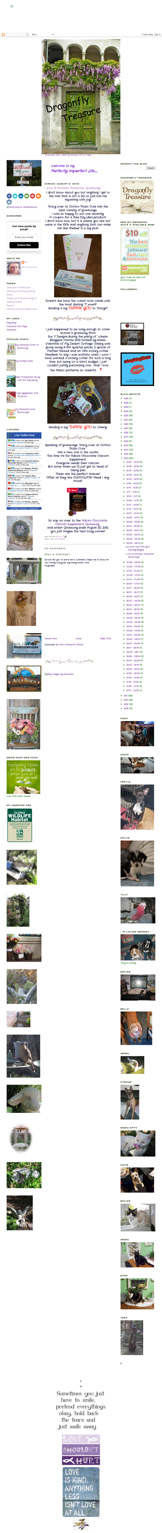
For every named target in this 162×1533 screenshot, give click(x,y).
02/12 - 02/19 (133, 664)
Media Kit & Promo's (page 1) (22, 298)
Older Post (105, 638)
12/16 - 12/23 (132, 470)
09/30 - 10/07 (133, 517)
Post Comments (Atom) (71, 644)
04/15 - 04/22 (133, 626)
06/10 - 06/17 (133, 592)
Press (9, 294)
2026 (126, 398)
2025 (126, 402)
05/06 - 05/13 (133, 613)
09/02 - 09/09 (133, 534)
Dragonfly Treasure (15, 442)
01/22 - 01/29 (133, 677)
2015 (126, 445)
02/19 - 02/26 (133, 660)
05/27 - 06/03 (133, 600)
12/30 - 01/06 (133, 462)
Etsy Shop (12, 322)
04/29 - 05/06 (133, 617)
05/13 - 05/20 (133, 609)
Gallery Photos (14, 302)
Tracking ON (33, 508)
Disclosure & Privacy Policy (21, 291)
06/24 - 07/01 (133, 583)
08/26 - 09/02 (133, 538)
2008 (126, 708)
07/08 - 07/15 (133, 575)
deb (26, 262)
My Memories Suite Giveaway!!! (25, 411)
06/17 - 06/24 (133, 588)
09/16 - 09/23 (133, 526)
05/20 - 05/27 (133, 605)
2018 (126, 432)
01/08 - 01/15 (133, 686)
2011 (126, 695)
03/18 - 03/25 (133, 643)
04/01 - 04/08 (133, 634)
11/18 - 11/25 (132, 487)
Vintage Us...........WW (16, 485)
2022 (126, 415)
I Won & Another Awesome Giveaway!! (73, 188)
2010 (126, 699)
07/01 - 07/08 (133, 579)
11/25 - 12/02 (132, 483)
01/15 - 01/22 (132, 681)
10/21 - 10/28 (133, 504)
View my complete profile (29, 267)
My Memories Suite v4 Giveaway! (26, 346)
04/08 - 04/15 (133, 630)
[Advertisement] (81, 16)
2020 (126, 424)
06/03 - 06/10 (133, 596)
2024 (126, 407)
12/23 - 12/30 (133, 466)
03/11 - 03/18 (133, 647)
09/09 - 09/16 (133, 530)
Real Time (23, 508)
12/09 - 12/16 (132, 474)
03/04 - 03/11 (133, 652)
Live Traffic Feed (24, 435)
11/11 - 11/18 (132, 491)
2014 (126, 449)
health (57, 539)
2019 (126, 428)
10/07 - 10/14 (133, 513)
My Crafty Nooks (24, 361)
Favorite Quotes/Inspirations (22, 309)
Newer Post (51, 638)
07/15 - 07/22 (133, 570)
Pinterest (11, 329)
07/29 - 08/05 (133, 562)
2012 (126, 458)
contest (52, 539)
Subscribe (24, 245)
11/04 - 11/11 (132, 496)
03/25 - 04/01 (133, 639)
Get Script (14, 508)
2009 (126, 704)
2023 (126, 411)
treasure (62, 539)
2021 (126, 419)
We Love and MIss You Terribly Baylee (138, 548)
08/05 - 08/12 (133, 543)
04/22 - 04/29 (133, 622)
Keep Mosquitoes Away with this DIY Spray (27, 378)
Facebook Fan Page (17, 326)
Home (78, 638)
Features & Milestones (19, 287)
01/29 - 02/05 (133, 673)
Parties (10, 305)
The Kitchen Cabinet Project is (19, 448)
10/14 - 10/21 (132, 509)
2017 (126, 436)
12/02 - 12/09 (133, 479)
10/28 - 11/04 (133, 500)
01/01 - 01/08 (133, 690)
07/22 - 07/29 (133, 566)
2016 (126, 441)
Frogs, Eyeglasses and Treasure (26, 395)
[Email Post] (64, 536)
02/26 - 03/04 (133, 656)
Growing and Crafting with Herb (26, 455)
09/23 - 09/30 (133, 521)
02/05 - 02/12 (133, 669)
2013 (126, 454)
